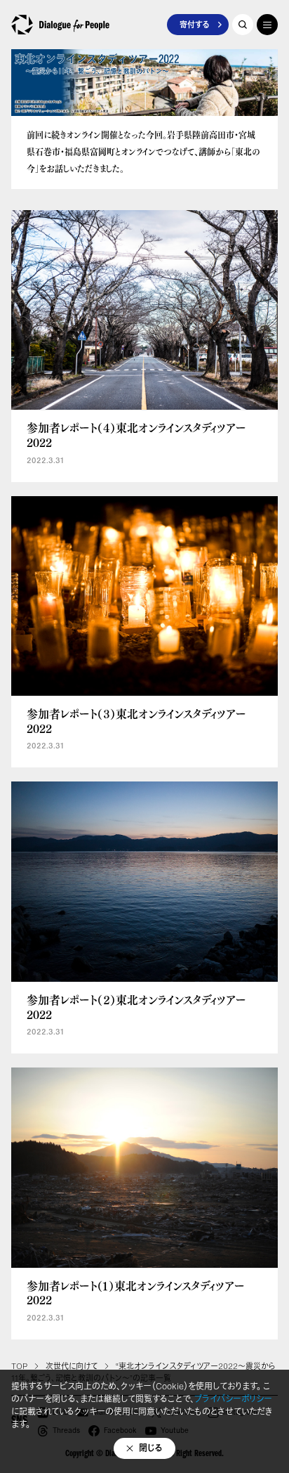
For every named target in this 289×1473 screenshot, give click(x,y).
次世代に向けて (72, 1366)
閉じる (151, 1448)
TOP (19, 1366)
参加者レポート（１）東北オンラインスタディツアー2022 (136, 1293)
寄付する (194, 24)
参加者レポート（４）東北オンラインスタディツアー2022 (136, 435)
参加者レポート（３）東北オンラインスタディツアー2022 (136, 721)
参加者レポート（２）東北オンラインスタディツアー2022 (136, 1007)
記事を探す (242, 24)
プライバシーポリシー (233, 1399)
